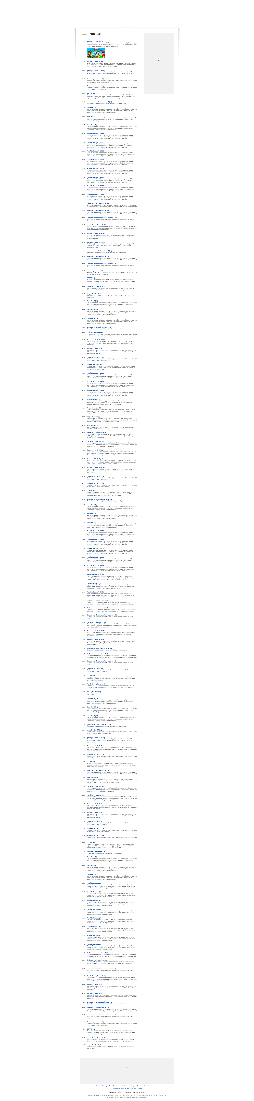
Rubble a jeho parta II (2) (95, 86)
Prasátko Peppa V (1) (94, 883)
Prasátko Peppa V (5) (94, 918)
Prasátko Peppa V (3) (94, 900)
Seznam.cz (157, 1086)
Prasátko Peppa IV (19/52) (95, 160)
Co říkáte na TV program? (101, 1086)
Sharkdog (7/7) (92, 874)
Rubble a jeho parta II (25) (95, 357)
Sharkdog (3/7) (92, 116)
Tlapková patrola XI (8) (94, 348)
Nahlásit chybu (116, 1086)
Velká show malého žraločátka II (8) (99, 327)
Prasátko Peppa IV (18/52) (95, 151)
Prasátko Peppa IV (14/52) (95, 382)
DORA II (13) (91, 842)
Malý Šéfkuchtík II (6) (94, 1045)
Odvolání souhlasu (136, 1088)
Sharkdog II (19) (92, 318)
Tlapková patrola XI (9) (94, 812)
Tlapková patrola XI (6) (94, 804)
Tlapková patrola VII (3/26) (96, 340)
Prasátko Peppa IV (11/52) (95, 373)
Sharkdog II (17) (92, 301)
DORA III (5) (91, 1029)
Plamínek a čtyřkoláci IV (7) (96, 1038)
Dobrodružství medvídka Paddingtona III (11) (102, 969)
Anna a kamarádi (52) (94, 399)
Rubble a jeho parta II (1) (95, 79)
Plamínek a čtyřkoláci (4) (95, 786)
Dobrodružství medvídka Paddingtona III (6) (101, 1015)
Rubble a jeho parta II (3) (95, 828)
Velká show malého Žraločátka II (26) (99, 102)
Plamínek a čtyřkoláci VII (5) (96, 225)
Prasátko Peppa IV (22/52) (95, 186)
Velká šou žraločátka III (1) (96, 851)
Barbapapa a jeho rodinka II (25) (98, 210)
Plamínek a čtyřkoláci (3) (95, 441)
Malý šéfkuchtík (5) (93, 777)
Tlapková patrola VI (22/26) (96, 70)
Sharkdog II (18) (92, 309)
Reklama (149, 1086)
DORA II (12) (91, 93)
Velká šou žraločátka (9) (95, 332)
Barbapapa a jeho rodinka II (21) (98, 770)
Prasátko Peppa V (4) (94, 909)
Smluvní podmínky (128, 1086)
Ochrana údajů (140, 1086)
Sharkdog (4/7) (92, 125)
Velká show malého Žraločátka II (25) (99, 1002)
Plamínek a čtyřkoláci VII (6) (96, 976)
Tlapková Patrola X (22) (95, 41)
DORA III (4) (91, 278)
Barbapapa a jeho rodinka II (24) (98, 203)
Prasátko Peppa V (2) (94, 892)
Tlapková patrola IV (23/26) (96, 233)
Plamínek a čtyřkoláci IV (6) (96, 286)
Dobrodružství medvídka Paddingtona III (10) (102, 217)
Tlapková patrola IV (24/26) (96, 242)
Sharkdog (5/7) (92, 857)
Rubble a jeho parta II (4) (95, 835)
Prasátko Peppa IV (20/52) (95, 168)
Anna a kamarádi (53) (94, 408)
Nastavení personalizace (121, 1088)
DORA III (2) (91, 762)
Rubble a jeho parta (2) (94, 821)
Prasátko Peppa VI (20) (94, 364)
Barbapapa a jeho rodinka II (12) (98, 256)
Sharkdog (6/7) (92, 865)
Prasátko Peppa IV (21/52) (95, 177)
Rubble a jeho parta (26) (95, 271)
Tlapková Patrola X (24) (95, 61)
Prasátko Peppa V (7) (94, 935)
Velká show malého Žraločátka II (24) (99, 251)
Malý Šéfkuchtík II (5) (94, 294)
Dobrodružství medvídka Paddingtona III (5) (101, 263)
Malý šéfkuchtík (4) (93, 416)
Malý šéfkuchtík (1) (93, 425)
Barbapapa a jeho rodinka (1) (97, 960)
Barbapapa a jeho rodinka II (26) (98, 953)
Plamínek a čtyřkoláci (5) (95, 795)
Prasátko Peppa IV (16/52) (95, 133)
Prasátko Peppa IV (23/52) (95, 194)
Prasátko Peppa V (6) (94, 926)
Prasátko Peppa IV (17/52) (95, 142)
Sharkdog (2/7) (92, 107)
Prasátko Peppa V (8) (94, 944)
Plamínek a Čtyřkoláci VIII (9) (96, 432)
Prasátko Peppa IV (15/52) (95, 390)
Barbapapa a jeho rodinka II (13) (98, 1007)
